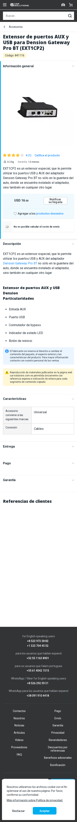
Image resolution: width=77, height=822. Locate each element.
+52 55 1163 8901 (38, 658)
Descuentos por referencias (58, 749)
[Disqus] (38, 557)
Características (14, 399)
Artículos (19, 732)
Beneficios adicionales (58, 757)
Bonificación (57, 765)
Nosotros (19, 718)
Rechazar (18, 811)
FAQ (19, 754)
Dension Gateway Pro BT (20, 263)
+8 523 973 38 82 (37, 641)
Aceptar (44, 811)
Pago (7, 463)
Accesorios (16, 26)
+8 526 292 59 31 (37, 683)
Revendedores (58, 740)
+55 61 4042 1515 (38, 670)
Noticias (19, 725)
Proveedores (19, 747)
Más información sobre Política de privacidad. (35, 800)
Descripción (12, 244)
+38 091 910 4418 (38, 695)
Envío (57, 718)
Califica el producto (47, 155)
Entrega (9, 446)
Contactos (19, 711)
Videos (19, 740)
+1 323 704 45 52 (37, 645)
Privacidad (57, 732)
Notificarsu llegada (55, 201)
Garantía (9, 480)
